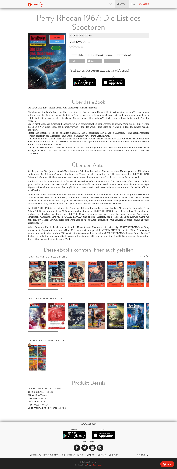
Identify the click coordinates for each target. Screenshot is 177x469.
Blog (80, 455)
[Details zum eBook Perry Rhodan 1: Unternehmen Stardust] (37, 273)
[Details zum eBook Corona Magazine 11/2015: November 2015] (56, 315)
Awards (90, 455)
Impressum (35, 455)
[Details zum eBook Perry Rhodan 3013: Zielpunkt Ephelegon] (115, 315)
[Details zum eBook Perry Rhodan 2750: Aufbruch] (37, 315)
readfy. (38, 4)
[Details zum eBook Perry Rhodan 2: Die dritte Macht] (56, 273)
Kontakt (101, 455)
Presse (71, 455)
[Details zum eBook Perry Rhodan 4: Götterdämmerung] (96, 273)
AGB (63, 455)
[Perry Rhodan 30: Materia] (37, 357)
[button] (122, 4)
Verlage (113, 455)
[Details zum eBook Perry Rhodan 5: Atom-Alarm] (115, 273)
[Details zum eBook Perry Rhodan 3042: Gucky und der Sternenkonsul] (96, 315)
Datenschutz (50, 455)
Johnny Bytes (96, 464)
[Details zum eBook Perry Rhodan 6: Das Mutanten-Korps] (135, 273)
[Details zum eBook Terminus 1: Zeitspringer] (135, 315)
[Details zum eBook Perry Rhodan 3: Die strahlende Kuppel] (76, 273)
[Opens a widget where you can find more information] (167, 464)
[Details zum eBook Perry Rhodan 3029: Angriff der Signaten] (76, 315)
